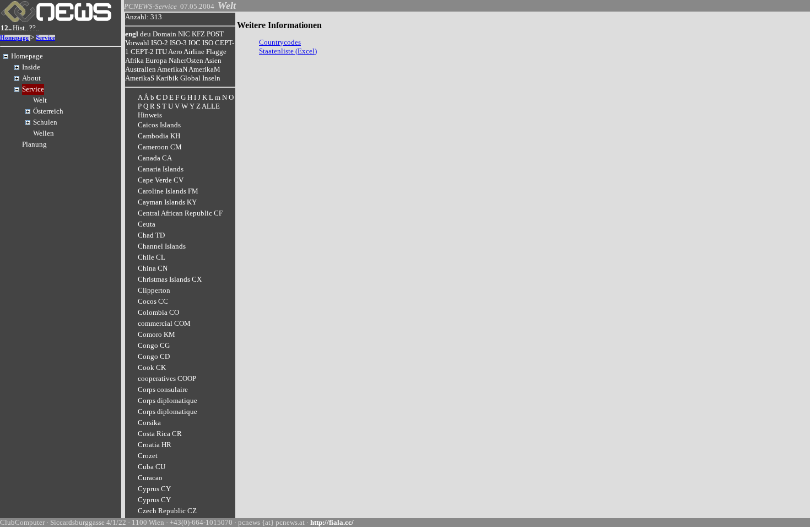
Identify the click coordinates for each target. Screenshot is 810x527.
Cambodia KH (159, 136)
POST (215, 34)
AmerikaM (204, 69)
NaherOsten (186, 60)
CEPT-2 (142, 51)
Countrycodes (280, 42)
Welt (40, 100)
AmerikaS (139, 78)
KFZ (198, 34)
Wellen (43, 133)
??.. (34, 28)
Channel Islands (162, 246)
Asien (213, 60)
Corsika (149, 422)
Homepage (14, 38)
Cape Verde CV (160, 180)
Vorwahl (137, 43)
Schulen (45, 122)
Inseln (211, 78)
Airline (193, 51)
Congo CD (154, 356)
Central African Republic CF (180, 213)
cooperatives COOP (167, 378)
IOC (194, 43)
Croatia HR (154, 444)
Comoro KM (156, 334)
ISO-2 (159, 43)
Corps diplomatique (167, 400)
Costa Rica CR (160, 433)
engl (131, 34)
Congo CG (154, 345)
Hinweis (150, 115)
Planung (34, 144)
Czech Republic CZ (167, 511)
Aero (175, 51)
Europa (156, 60)
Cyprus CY (154, 489)
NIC (184, 34)
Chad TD (151, 235)
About (31, 78)
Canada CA (155, 158)
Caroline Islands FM (168, 191)
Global (190, 78)
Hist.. (20, 28)
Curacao (150, 478)
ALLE (211, 106)
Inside (31, 67)
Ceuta (146, 224)
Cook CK (152, 367)
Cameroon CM (160, 147)
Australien (140, 69)
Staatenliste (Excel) (288, 51)
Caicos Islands (159, 125)
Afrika (134, 60)
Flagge (216, 51)
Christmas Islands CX (170, 279)
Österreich (48, 111)
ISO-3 (178, 43)
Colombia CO (158, 312)
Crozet (148, 455)
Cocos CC (153, 301)
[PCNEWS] (56, 19)
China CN (153, 268)
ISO (207, 43)
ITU (161, 51)
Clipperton (154, 290)
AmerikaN (172, 69)
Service (45, 38)
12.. (6, 28)
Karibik (167, 78)
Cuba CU (151, 467)
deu (145, 34)
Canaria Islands (160, 169)
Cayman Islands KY (167, 202)
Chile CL (151, 257)
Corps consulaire (163, 389)
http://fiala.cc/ (332, 522)
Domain (164, 34)
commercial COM (164, 323)
